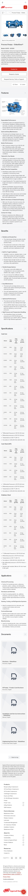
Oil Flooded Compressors (10, 791)
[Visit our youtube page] (16, 857)
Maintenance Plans (9, 813)
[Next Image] (23, 23)
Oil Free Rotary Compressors (11, 789)
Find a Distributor (8, 851)
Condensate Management (10, 822)
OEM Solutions (7, 807)
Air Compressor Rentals (10, 824)
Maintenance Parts (8, 829)
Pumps (5, 800)
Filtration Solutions (8, 818)
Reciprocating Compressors (11, 786)
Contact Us (6, 853)
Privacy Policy (6, 876)
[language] (2, 2)
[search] (25, 2)
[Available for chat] (23, 892)
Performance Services (9, 815)
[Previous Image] (4, 23)
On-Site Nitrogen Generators (11, 798)
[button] (14, 93)
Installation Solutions (9, 827)
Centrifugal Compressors (10, 793)
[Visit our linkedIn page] (11, 857)
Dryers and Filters (8, 796)
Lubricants (6, 820)
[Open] (25, 7)
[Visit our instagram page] (20, 857)
